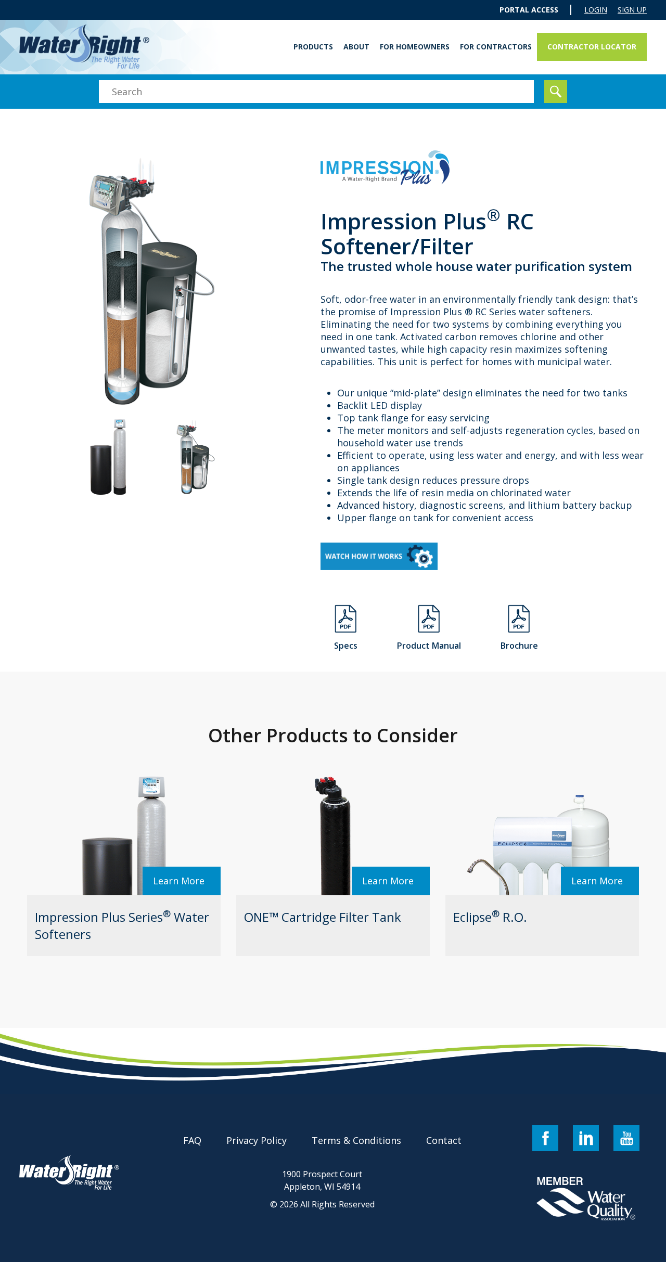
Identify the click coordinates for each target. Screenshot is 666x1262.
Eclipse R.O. (490, 916)
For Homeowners (415, 46)
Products (313, 46)
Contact (444, 1140)
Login (595, 10)
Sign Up (632, 10)
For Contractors (496, 46)
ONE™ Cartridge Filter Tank (322, 916)
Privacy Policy (256, 1140)
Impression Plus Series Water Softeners (122, 925)
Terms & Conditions (356, 1140)
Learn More (178, 880)
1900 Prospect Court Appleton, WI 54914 (322, 1180)
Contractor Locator (591, 46)
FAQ (192, 1140)
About (356, 46)
